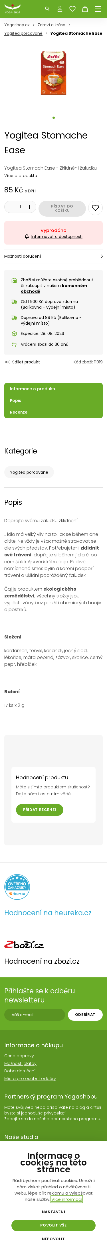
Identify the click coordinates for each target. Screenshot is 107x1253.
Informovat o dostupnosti (56, 236)
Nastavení (53, 1212)
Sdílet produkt (26, 362)
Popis (15, 400)
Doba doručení (20, 1071)
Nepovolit (53, 1239)
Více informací (66, 1199)
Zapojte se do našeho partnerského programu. (52, 1119)
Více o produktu (20, 175)
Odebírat (85, 1014)
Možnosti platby (20, 1063)
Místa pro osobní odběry (30, 1078)
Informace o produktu (33, 389)
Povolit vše (53, 1225)
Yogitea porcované (29, 472)
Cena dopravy (19, 1056)
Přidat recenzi (39, 809)
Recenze (18, 412)
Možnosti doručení (22, 256)
